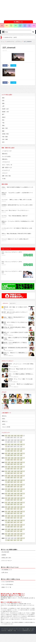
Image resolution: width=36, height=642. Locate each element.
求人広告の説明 (5, 552)
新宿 (3, 98)
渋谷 (3, 100)
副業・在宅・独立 (6, 176)
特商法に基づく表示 (6, 557)
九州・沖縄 (5, 139)
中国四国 (25, 25)
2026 (3, 435)
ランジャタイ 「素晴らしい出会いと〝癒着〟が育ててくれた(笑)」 (17, 199)
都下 (3, 114)
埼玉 (3, 120)
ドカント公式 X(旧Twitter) (8, 581)
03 (11, 435)
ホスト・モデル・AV (7, 164)
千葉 (3, 122)
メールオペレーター (7, 151)
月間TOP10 (5, 303)
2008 (3, 516)
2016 (3, 480)
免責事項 (4, 554)
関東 (7, 25)
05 (17, 435)
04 (14, 435)
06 (21, 435)
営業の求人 (5, 159)
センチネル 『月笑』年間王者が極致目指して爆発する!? (14, 215)
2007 (3, 520)
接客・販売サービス (7, 167)
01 (5, 435)
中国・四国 (5, 136)
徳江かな (4, 416)
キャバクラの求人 (6, 156)
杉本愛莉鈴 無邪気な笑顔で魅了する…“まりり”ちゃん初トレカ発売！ (17, 205)
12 (20, 442)
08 (8, 451)
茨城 (3, 125)
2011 (3, 502)
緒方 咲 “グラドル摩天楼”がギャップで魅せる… (15, 342)
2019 (3, 467)
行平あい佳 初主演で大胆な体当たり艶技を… (15, 327)
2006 (3, 525)
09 (11, 451)
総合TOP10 (12, 303)
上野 (3, 106)
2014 (3, 489)
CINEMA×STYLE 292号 (10, 37)
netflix (3, 424)
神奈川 (3, 117)
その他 (3, 178)
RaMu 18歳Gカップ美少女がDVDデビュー (14, 317)
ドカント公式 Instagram (7, 584)
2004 (3, 534)
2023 (3, 449)
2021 (3, 458)
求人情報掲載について (7, 569)
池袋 (3, 103)
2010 (3, 507)
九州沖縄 (29, 25)
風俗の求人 (5, 153)
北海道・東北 (5, 134)
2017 (3, 476)
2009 (3, 511)
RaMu (3, 418)
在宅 (3, 142)
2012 (3, 498)
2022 (3, 453)
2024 (3, 444)
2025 (3, 440)
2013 (3, 493)
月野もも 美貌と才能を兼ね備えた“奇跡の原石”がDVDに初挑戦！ (17, 233)
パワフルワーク (6, 162)
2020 (3, 462)
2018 (3, 471)
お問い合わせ (5, 572)
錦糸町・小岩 (5, 111)
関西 (16, 25)
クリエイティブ (6, 170)
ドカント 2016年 (6, 427)
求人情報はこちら (18, 22)
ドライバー (5, 173)
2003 (3, 538)
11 (17, 451)
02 (8, 435)
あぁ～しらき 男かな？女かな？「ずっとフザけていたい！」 (16, 210)
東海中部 (11, 25)
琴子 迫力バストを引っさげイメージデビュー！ (16, 312)
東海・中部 (5, 128)
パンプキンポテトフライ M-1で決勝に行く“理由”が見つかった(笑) (17, 228)
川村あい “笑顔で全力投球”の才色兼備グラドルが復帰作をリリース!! (17, 187)
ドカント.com (25, 629)
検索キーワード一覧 (6, 587)
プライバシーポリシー (7, 560)
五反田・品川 (5, 109)
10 (14, 451)
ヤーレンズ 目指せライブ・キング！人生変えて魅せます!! (15, 239)
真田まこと (5, 421)
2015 (3, 484)
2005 (3, 529)
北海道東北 (20, 25)
